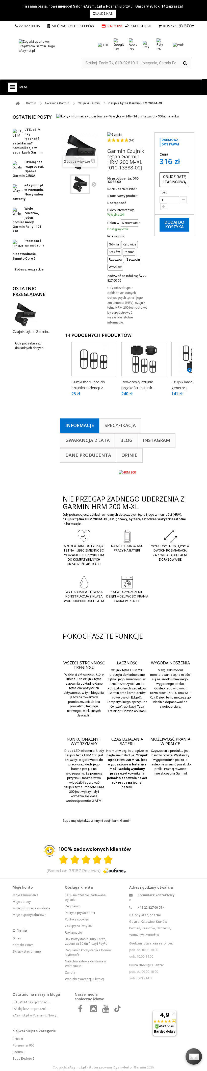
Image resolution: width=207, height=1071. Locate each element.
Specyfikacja (120, 425)
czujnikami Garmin (117, 821)
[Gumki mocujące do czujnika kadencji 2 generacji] (93, 359)
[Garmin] (114, 134)
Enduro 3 (19, 1052)
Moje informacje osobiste (31, 908)
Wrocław (152, 935)
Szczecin (163, 928)
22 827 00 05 (29, 25)
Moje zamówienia (25, 895)
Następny (93, 184)
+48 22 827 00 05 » (151, 907)
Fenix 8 (18, 1039)
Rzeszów (148, 928)
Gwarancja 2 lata (87, 440)
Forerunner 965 (23, 1045)
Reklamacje (73, 932)
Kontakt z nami (23, 945)
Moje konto (23, 887)
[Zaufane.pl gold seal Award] (49, 851)
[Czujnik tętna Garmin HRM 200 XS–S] (80, 184)
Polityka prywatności (80, 913)
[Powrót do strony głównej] (17, 103)
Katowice (147, 922)
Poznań (134, 928)
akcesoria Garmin (173, 773)
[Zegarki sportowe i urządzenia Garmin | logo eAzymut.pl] (42, 46)
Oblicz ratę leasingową (174, 179)
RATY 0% (114, 25)
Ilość (163, 192)
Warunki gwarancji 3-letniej (84, 979)
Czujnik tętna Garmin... (31, 331)
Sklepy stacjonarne (27, 951)
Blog (126, 440)
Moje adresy (22, 902)
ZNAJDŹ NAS (103, 13)
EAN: (111, 189)
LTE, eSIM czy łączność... (31, 1002)
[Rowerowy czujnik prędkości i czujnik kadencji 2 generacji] (143, 359)
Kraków (161, 922)
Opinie (129, 455)
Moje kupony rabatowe (29, 915)
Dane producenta (88, 455)
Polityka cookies (77, 919)
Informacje (79, 425)
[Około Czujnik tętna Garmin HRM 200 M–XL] (25, 314)
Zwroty (70, 972)
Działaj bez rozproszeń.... (31, 1009)
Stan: (111, 196)
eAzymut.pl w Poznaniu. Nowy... (35, 1015)
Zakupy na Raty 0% (78, 926)
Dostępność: (117, 203)
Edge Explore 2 (23, 1058)
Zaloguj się (140, 25)
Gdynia (134, 922)
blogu (55, 994)
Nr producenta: (119, 178)
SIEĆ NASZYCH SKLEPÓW (73, 25)
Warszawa (137, 935)
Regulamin (72, 906)
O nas (17, 938)
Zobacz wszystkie (28, 269)
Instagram (156, 440)
